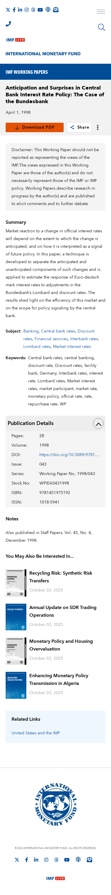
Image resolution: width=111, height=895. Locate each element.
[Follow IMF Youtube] (40, 9)
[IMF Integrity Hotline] (8, 23)
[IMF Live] (16, 38)
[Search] (101, 27)
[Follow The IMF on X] (8, 9)
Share (83, 127)
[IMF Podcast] (48, 9)
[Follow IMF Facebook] (14, 9)
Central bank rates (58, 331)
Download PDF (38, 127)
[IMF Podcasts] (78, 859)
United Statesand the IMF (36, 733)
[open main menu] (101, 12)
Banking (31, 331)
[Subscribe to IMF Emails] (55, 9)
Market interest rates (72, 346)
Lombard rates (37, 346)
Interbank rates (84, 339)
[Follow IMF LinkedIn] (20, 9)
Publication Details (31, 423)
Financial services (51, 339)
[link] (72, 127)
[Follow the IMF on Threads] (33, 9)
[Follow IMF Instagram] (27, 9)
